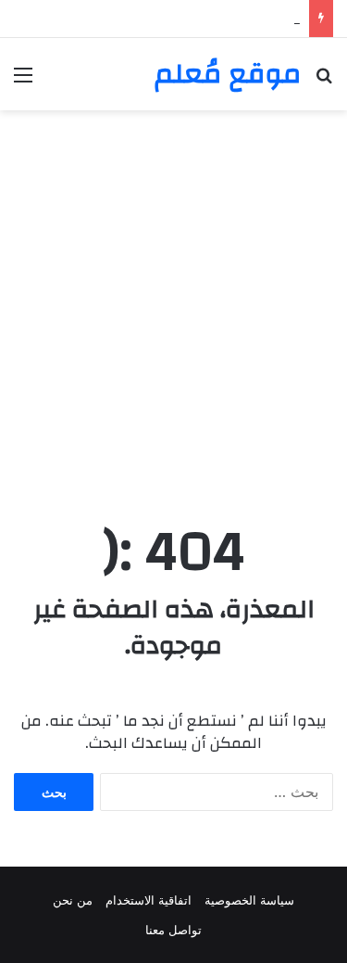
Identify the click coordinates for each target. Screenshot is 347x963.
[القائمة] (23, 81)
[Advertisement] (173, 312)
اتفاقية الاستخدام (148, 900)
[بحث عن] (324, 81)
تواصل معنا (173, 929)
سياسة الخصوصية (249, 900)
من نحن (73, 900)
